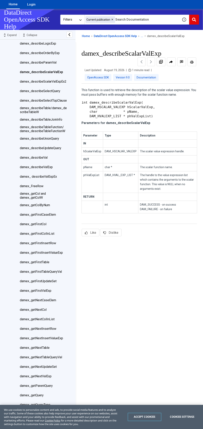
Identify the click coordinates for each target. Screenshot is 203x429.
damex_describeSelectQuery (40, 91)
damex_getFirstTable (34, 262)
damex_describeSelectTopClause (43, 100)
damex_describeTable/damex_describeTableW (43, 110)
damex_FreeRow (31, 186)
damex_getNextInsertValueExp (41, 338)
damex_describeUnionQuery (39, 138)
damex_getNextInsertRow (38, 329)
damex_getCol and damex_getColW (33, 195)
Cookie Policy (52, 420)
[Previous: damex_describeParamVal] (141, 62)
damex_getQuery (32, 395)
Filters (67, 19)
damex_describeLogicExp (38, 43)
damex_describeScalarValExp (41, 72)
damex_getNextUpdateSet (38, 367)
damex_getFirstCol (33, 224)
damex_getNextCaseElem (38, 300)
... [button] (142, 36)
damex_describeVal (34, 157)
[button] (112, 19)
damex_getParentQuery (36, 386)
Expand (12, 35)
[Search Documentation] (194, 20)
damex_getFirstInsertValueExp (41, 253)
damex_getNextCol (33, 310)
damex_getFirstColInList (37, 233)
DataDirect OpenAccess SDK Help (115, 36)
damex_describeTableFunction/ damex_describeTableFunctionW (42, 129)
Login (31, 4)
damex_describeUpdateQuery (40, 148)
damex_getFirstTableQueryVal (41, 272)
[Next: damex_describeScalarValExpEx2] (151, 62)
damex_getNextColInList (37, 319)
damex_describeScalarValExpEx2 (43, 81)
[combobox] (131, 20)
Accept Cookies (144, 417)
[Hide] (69, 35)
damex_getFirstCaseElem (38, 214)
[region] (101, 417)
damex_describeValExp (36, 167)
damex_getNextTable (35, 348)
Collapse (32, 35)
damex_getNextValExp (36, 376)
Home (13, 4)
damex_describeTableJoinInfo (41, 119)
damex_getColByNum (35, 205)
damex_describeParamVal (38, 62)
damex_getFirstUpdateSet (38, 281)
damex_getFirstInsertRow (38, 243)
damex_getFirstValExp (35, 291)
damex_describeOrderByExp (40, 53)
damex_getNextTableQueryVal (41, 357)
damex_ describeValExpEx (38, 176)
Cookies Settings (182, 417)
